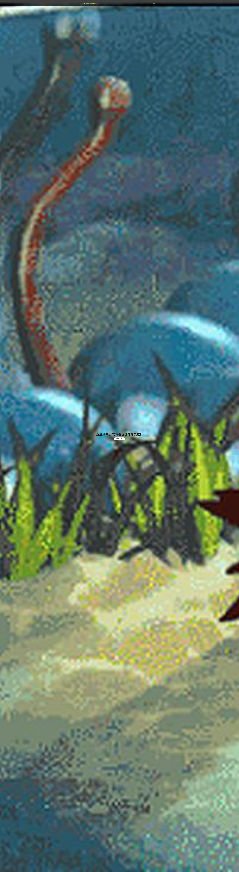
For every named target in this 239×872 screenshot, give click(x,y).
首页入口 (157, 2)
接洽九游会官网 (189, 2)
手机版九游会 (164, 2)
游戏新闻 (176, 2)
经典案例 (171, 2)
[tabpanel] (119, 436)
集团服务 (182, 2)
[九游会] (92, 3)
